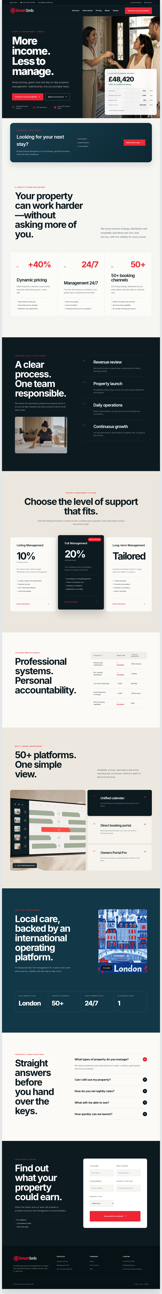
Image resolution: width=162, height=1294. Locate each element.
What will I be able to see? (110, 1102)
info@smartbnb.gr (129, 1265)
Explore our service (57, 97)
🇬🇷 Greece (148, 2)
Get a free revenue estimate (138, 11)
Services (75, 10)
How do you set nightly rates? (110, 1091)
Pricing (99, 10)
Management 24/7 (63, 1265)
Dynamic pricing (62, 1261)
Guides (115, 10)
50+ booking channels (65, 1269)
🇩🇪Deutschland (135, 2)
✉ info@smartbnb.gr (45, 2)
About (107, 10)
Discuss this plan (33, 604)
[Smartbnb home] (22, 11)
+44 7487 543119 (129, 1261)
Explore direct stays (134, 142)
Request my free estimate (115, 1216)
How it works (88, 10)
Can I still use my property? (110, 1079)
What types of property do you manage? (110, 1059)
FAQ (91, 1269)
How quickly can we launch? (110, 1114)
